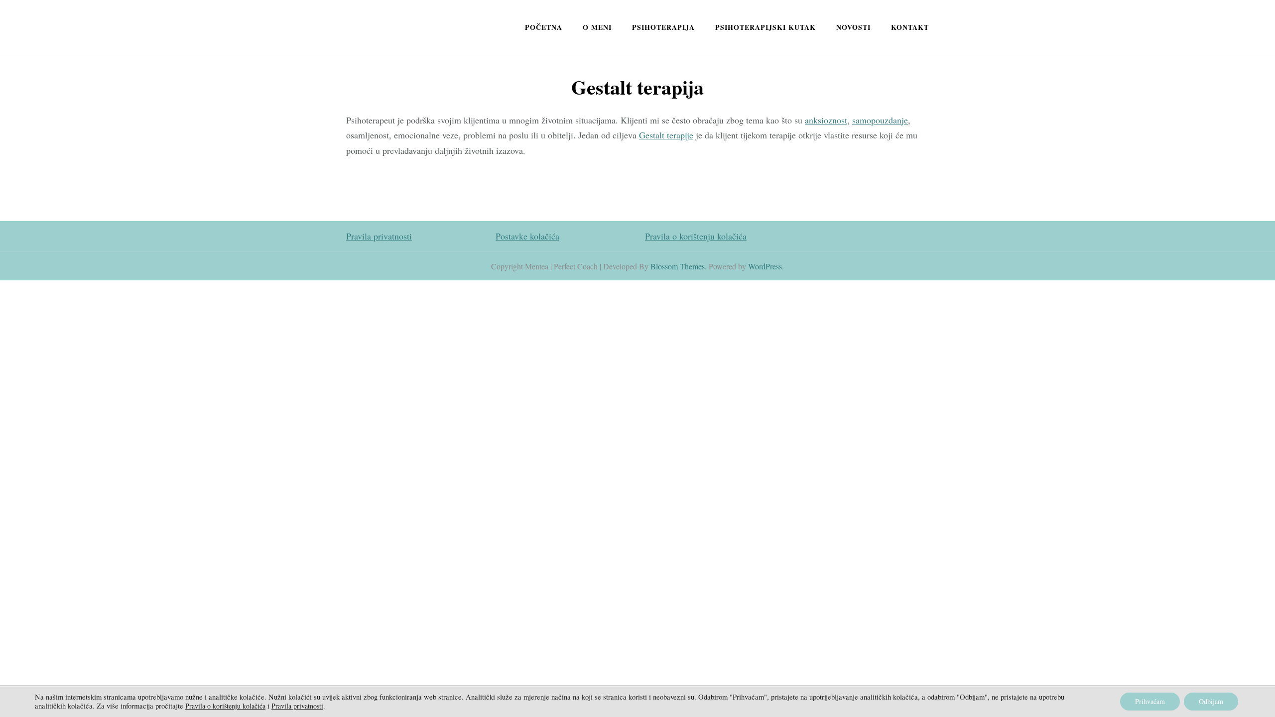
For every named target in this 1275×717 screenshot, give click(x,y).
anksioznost (826, 120)
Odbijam (1211, 701)
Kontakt (910, 27)
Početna (543, 27)
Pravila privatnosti (379, 236)
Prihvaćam (1150, 701)
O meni (597, 27)
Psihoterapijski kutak (765, 27)
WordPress (765, 266)
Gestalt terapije (666, 135)
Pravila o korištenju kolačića (696, 236)
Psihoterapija (663, 27)
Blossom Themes (677, 266)
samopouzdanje (880, 120)
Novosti (853, 27)
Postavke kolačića (527, 236)
